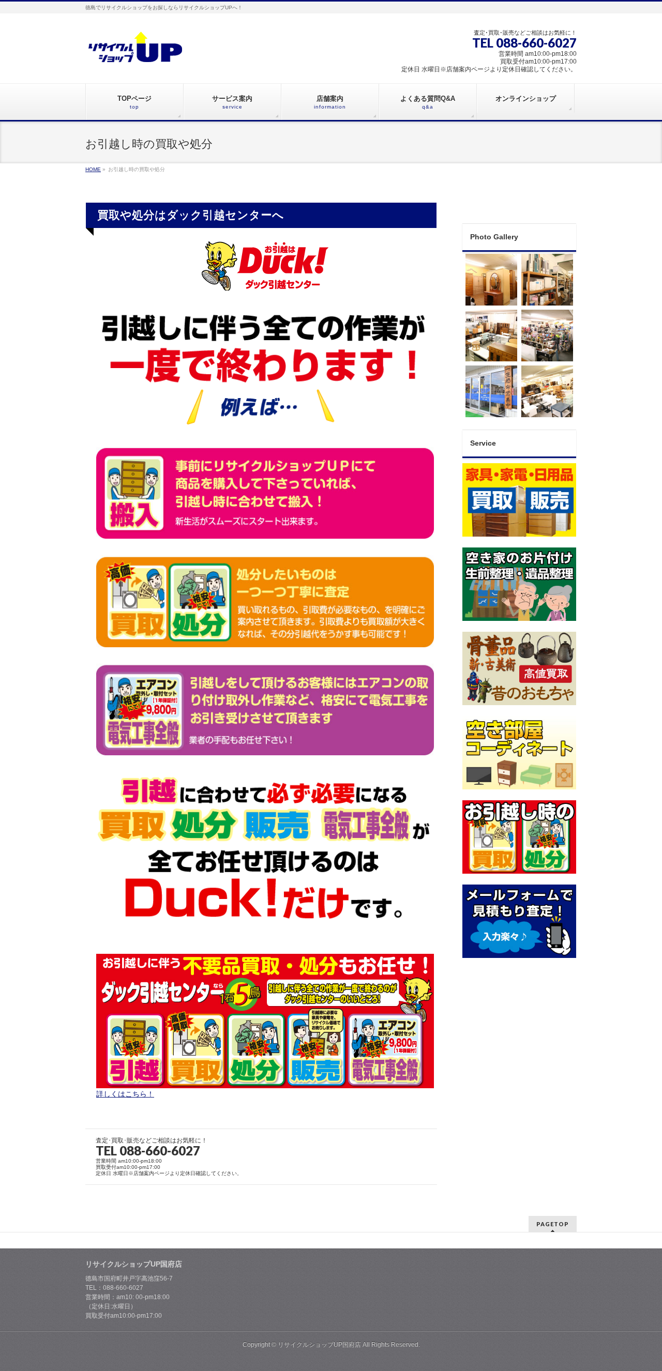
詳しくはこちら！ (125, 1094)
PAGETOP (552, 1224)
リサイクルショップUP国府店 (319, 1344)
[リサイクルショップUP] (135, 56)
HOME (93, 169)
